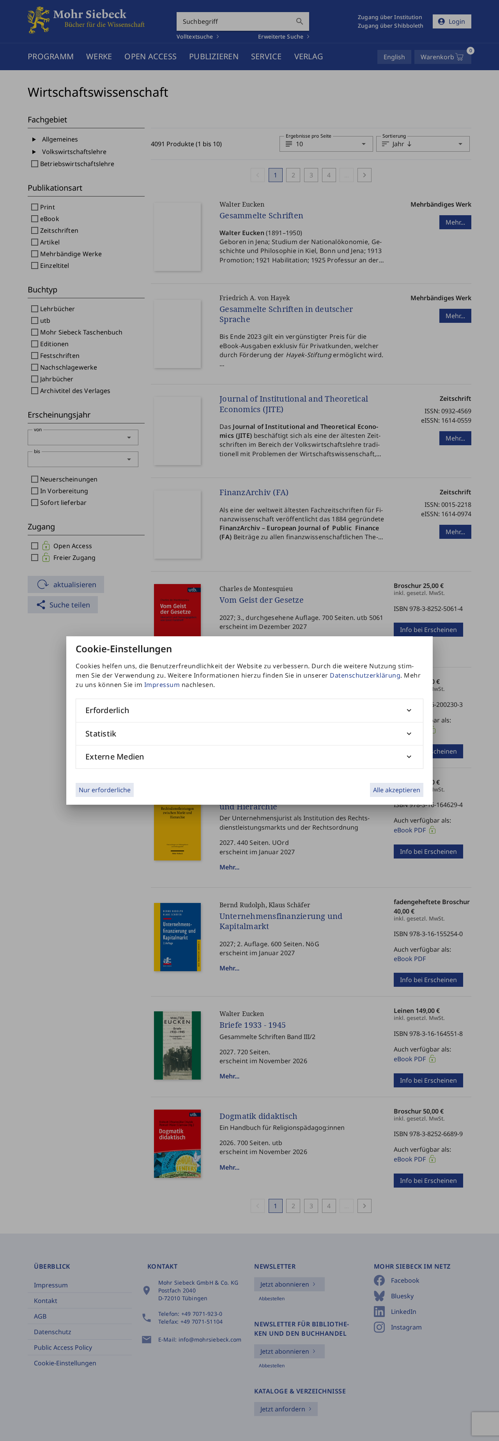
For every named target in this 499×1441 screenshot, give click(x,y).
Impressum (162, 684)
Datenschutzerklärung (365, 675)
